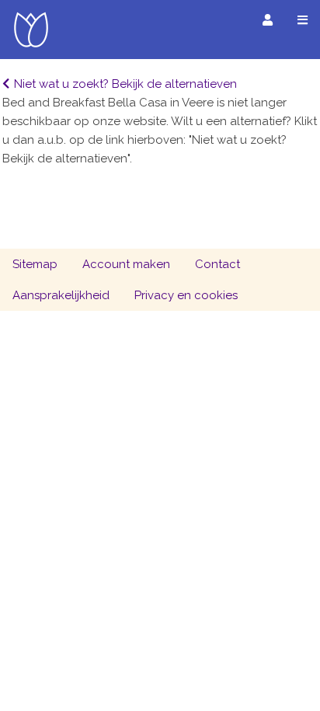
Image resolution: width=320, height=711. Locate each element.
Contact (217, 264)
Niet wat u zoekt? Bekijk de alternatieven (125, 84)
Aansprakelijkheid (61, 295)
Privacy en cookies (186, 295)
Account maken (126, 264)
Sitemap (34, 264)
